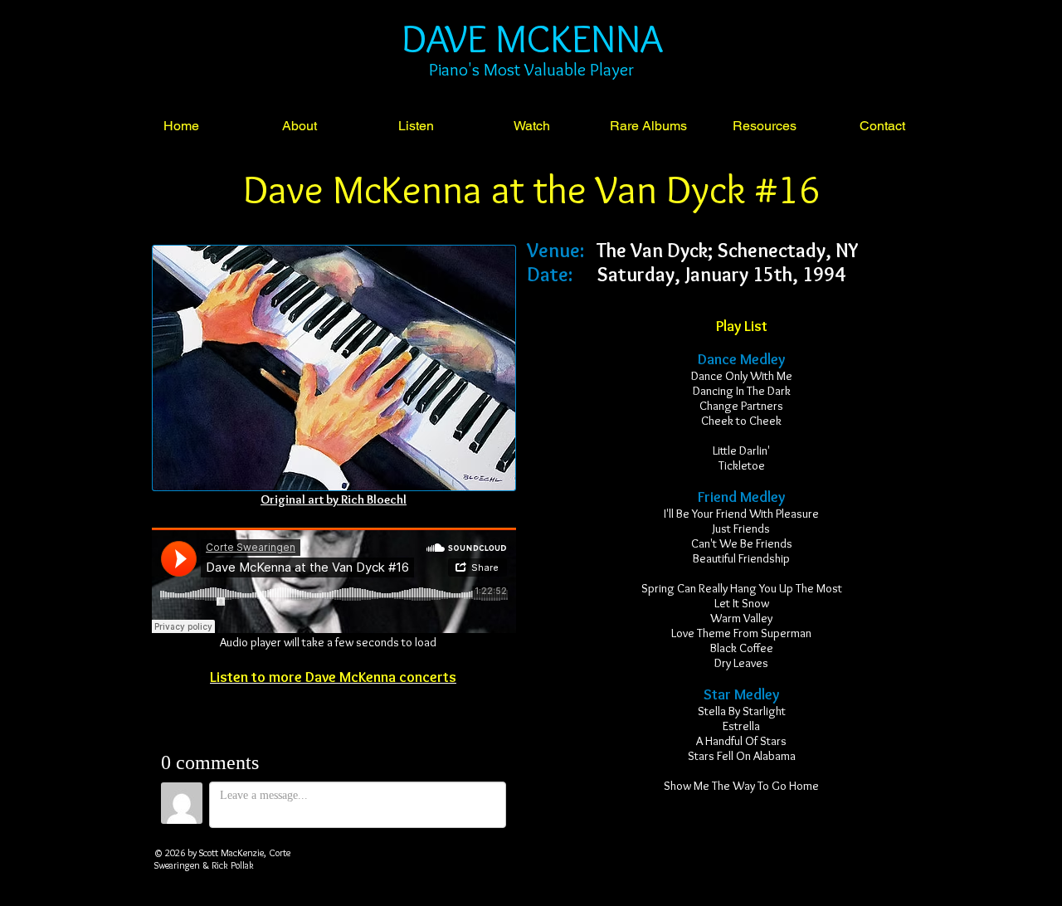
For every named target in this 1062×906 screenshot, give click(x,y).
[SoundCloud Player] (334, 580)
